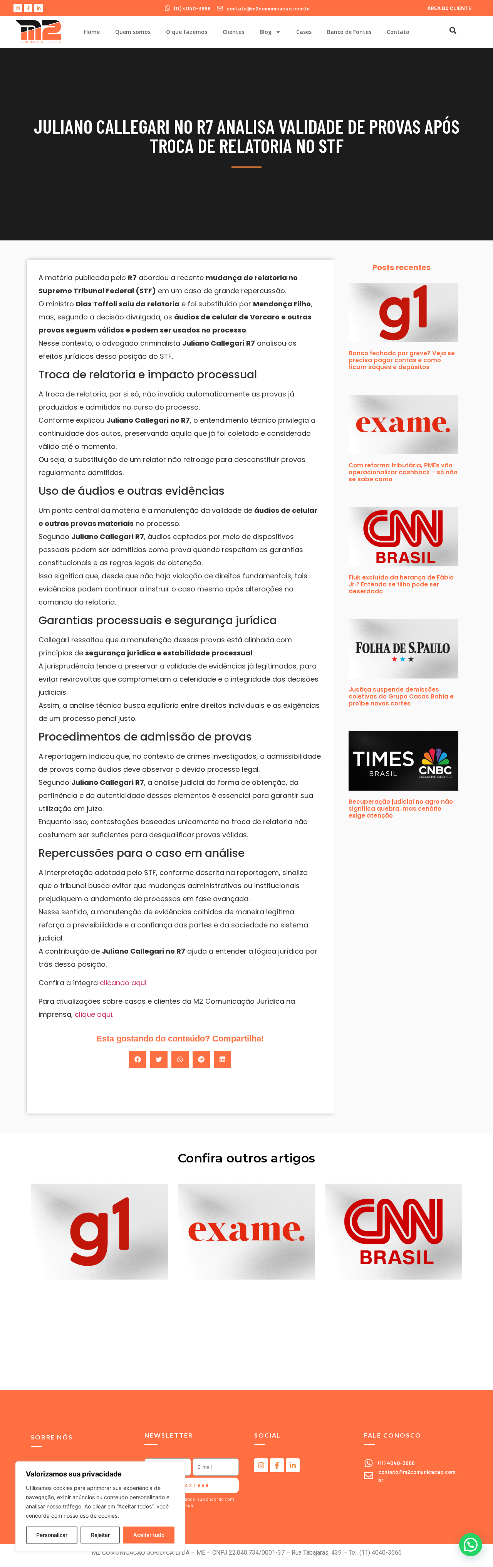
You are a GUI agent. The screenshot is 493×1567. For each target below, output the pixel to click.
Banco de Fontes (349, 31)
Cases (304, 31)
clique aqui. (93, 1014)
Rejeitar (100, 1535)
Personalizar (51, 1535)
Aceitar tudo (148, 1535)
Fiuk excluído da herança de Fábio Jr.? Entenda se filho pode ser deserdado (401, 584)
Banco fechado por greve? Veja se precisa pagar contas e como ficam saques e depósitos (402, 360)
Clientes (233, 31)
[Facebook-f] (28, 8)
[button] (452, 30)
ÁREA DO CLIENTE (449, 8)
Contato (398, 31)
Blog (266, 31)
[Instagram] (17, 8)
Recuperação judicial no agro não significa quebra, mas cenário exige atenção (401, 809)
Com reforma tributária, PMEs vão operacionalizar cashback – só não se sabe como (403, 472)
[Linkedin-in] (38, 8)
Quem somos (133, 31)
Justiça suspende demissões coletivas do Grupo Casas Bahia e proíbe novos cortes (401, 696)
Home (92, 31)
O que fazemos (186, 31)
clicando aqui (123, 983)
